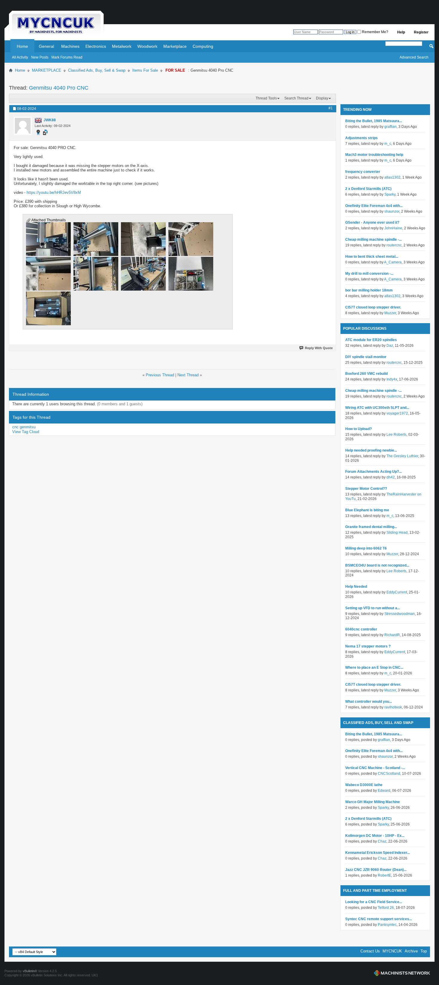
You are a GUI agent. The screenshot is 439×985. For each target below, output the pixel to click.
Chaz (382, 841)
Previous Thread (160, 375)
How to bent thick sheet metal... (371, 256)
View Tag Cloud (25, 431)
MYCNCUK (392, 951)
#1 (331, 108)
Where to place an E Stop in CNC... (374, 667)
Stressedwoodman (399, 614)
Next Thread (188, 375)
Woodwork (147, 46)
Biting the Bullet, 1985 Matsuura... (373, 121)
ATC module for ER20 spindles (371, 340)
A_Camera (393, 262)
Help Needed (356, 586)
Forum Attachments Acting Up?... (373, 472)
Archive (411, 951)
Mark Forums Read (66, 57)
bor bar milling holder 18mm (369, 290)
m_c (387, 144)
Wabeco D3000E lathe (364, 785)
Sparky (389, 194)
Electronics (95, 46)
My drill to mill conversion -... (369, 273)
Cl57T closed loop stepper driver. (373, 307)
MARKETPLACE (46, 70)
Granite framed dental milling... (371, 527)
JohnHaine (393, 228)
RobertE (384, 875)
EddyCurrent (396, 592)
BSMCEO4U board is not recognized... (377, 565)
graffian (390, 127)
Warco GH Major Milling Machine (372, 802)
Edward (384, 790)
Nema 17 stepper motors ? (368, 646)
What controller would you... (368, 701)
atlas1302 (392, 177)
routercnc (394, 245)
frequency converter (362, 172)
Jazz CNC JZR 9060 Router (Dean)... (375, 870)
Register (421, 32)
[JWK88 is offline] (23, 126)
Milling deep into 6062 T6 (366, 548)
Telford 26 (386, 908)
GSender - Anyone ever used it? (372, 222)
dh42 (390, 477)
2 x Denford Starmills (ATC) (368, 189)
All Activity (20, 57)
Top (423, 951)
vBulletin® (30, 971)
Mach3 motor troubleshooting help (374, 155)
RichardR (392, 635)
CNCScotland (389, 773)
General (46, 46)
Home (22, 46)
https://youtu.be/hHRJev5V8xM (54, 192)
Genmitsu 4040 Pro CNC (58, 88)
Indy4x (391, 379)
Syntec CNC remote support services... (378, 919)
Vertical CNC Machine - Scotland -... (375, 768)
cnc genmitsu (24, 427)
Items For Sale (145, 70)
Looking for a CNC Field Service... (373, 902)
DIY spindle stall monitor (365, 357)
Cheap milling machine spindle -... (373, 239)
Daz (389, 345)
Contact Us (370, 951)
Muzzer (390, 313)
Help (401, 32)
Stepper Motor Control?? (366, 489)
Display (322, 98)
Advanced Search (414, 57)
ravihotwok (393, 707)
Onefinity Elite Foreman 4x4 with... (374, 206)
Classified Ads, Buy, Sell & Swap (96, 70)
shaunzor (391, 211)
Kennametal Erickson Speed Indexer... (377, 853)
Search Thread (296, 98)
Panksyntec (387, 925)
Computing (203, 46)
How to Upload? (358, 429)
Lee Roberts (396, 434)
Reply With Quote (319, 348)
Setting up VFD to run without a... (372, 608)
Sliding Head (397, 532)
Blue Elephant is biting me (367, 510)
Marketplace (175, 46)
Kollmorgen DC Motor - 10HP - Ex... (374, 836)
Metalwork (121, 46)
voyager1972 (397, 413)
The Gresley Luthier (402, 456)
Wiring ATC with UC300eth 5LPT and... (377, 408)
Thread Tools (266, 98)
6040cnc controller (361, 629)
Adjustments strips (361, 138)
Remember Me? (374, 32)
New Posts (39, 57)
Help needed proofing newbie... (371, 450)
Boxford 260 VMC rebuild (366, 374)
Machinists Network (402, 973)
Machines (70, 46)
